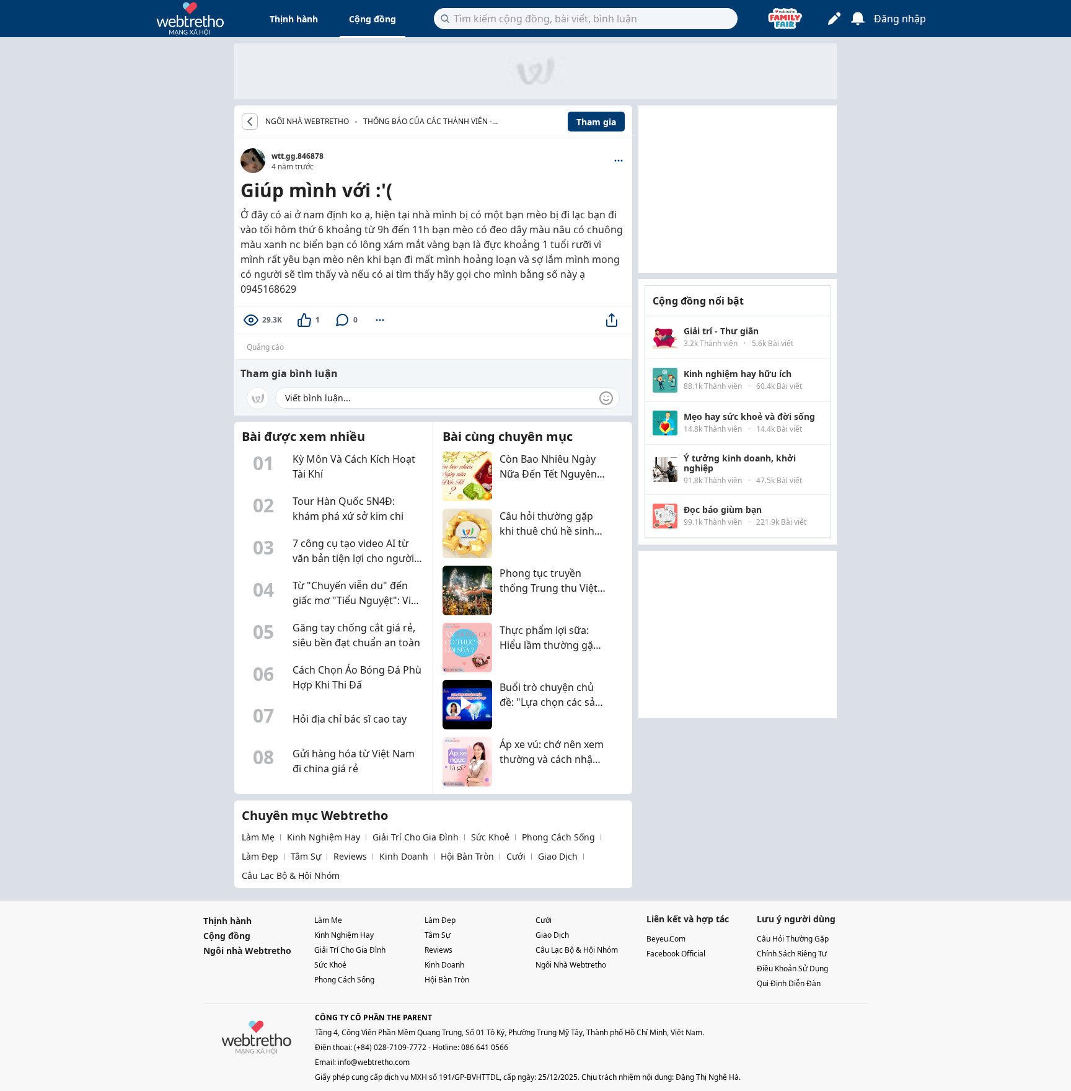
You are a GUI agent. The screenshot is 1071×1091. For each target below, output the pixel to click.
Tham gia (596, 122)
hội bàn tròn (467, 856)
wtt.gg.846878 (297, 156)
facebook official (675, 953)
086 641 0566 (484, 1047)
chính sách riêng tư (792, 953)
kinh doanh (403, 856)
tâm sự (306, 856)
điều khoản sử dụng (792, 968)
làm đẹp (260, 856)
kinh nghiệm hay (323, 837)
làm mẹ (258, 837)
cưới (516, 856)
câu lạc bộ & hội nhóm (291, 875)
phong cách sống (558, 837)
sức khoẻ (490, 837)
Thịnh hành (294, 19)
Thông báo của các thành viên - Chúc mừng (427, 122)
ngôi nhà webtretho (571, 965)
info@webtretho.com (374, 1062)
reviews (350, 856)
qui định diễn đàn (789, 983)
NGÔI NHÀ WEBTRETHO (307, 122)
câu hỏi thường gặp (793, 938)
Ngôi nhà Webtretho (247, 950)
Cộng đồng (372, 19)
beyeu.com (665, 938)
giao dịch (558, 856)
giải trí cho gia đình (415, 837)
